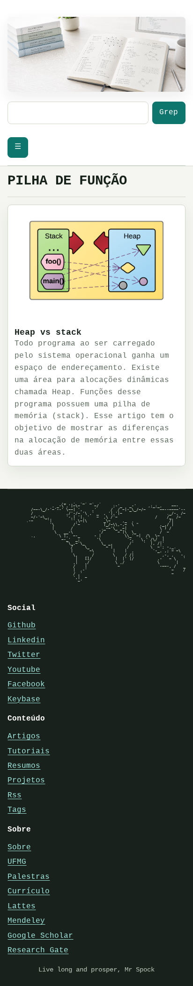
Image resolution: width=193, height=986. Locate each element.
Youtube (23, 670)
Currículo (28, 891)
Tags (16, 810)
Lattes (21, 906)
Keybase (23, 699)
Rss (14, 795)
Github (21, 625)
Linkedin (26, 640)
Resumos (23, 766)
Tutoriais (28, 751)
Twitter (23, 655)
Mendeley (26, 921)
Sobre (19, 847)
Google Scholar (40, 936)
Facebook (26, 684)
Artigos (23, 736)
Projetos (26, 780)
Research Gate (37, 950)
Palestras (28, 877)
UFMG (16, 862)
